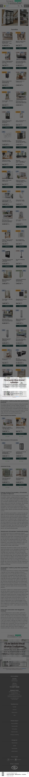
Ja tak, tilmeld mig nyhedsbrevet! (14, 393)
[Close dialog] (28, 377)
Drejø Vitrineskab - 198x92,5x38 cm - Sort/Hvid (16, 774)
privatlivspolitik (17, 396)
